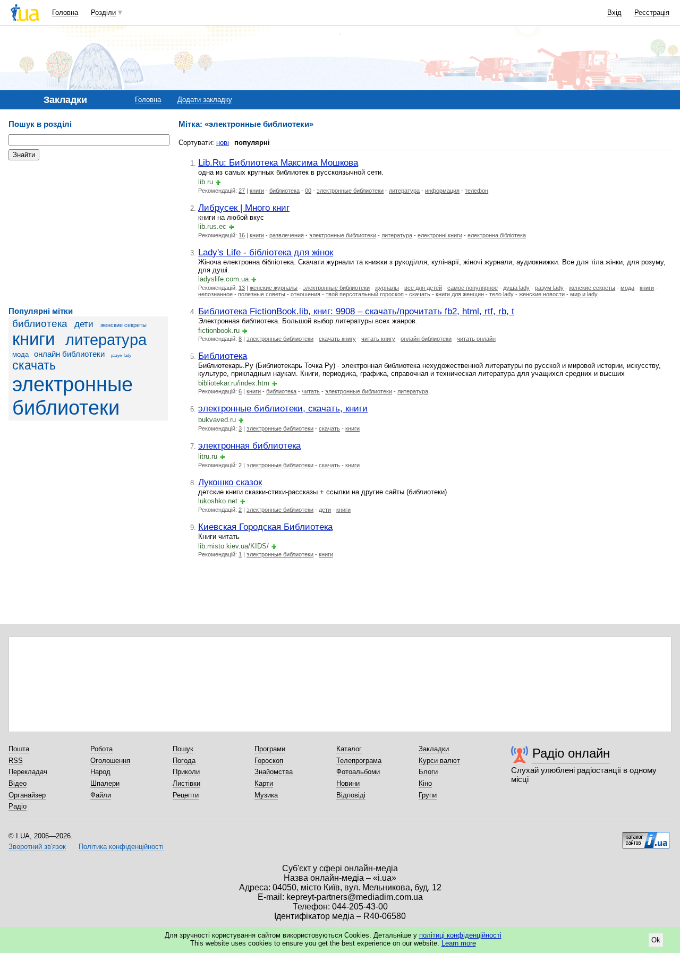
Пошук (183, 749)
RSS (15, 761)
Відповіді (351, 795)
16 (242, 235)
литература (106, 339)
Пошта (18, 749)
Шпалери (105, 783)
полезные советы (261, 294)
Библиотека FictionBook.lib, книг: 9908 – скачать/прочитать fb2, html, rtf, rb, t (356, 311)
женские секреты (123, 325)
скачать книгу (337, 339)
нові (222, 143)
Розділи (103, 12)
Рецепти (186, 795)
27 (242, 190)
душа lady (516, 288)
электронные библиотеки (72, 396)
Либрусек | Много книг (244, 207)
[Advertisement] (88, 233)
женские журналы (274, 288)
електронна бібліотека (497, 235)
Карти (263, 783)
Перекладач (27, 772)
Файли (100, 795)
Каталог (349, 749)
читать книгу (378, 339)
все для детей (423, 288)
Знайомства (273, 772)
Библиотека (222, 355)
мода (20, 354)
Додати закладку (204, 100)
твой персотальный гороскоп (365, 294)
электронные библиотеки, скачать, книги (283, 408)
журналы (387, 288)
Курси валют (439, 761)
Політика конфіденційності (121, 847)
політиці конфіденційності (460, 935)
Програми (269, 749)
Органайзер (27, 795)
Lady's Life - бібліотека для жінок (265, 252)
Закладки (434, 749)
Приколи (186, 772)
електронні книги (440, 235)
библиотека (39, 323)
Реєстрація (651, 12)
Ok (655, 940)
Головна (65, 12)
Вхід (614, 12)
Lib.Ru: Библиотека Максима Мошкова (278, 162)
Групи (428, 795)
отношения (305, 294)
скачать (34, 365)
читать (311, 391)
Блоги (428, 772)
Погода (184, 761)
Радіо (17, 806)
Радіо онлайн (571, 753)
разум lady (121, 355)
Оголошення (110, 761)
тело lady (501, 294)
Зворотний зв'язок (37, 847)
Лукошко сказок (230, 482)
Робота (101, 749)
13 (242, 288)
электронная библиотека (249, 445)
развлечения (286, 235)
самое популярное (472, 288)
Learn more (458, 943)
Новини (348, 783)
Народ (100, 772)
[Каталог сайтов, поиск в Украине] (646, 836)
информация (442, 190)
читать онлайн (476, 339)
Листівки (186, 783)
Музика (266, 795)
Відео (17, 783)
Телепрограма (358, 761)
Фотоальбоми (358, 772)
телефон (476, 190)
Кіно (425, 783)
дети (84, 324)
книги (33, 339)
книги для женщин (460, 294)
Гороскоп (268, 761)
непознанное (215, 294)
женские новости (542, 294)
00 (308, 190)
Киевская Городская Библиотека (265, 526)
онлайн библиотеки (69, 353)
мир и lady (584, 294)
